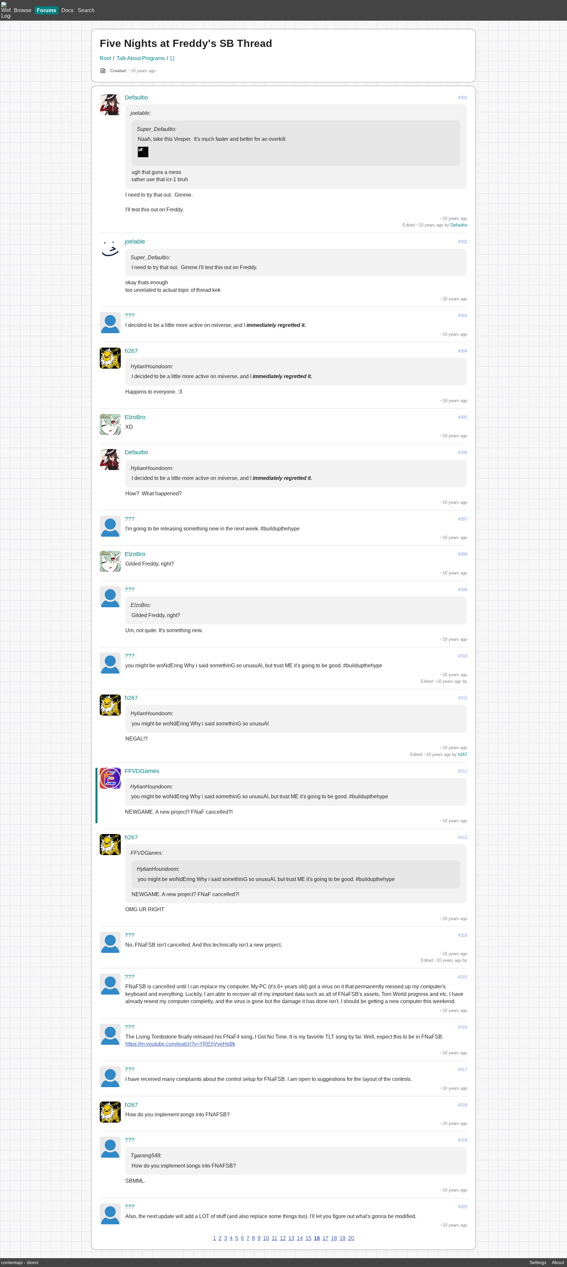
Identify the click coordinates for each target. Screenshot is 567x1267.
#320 (462, 1206)
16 (317, 1238)
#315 (462, 977)
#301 (462, 97)
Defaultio (136, 97)
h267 (131, 351)
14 (300, 1238)
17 (325, 1238)
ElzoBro (135, 417)
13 (291, 1238)
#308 (462, 554)
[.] (172, 58)
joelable (135, 241)
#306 (462, 452)
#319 (462, 1140)
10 (266, 1238)
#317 (462, 1069)
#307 (462, 519)
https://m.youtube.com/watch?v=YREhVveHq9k (180, 1044)
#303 (462, 315)
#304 (462, 351)
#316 (462, 1027)
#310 (462, 656)
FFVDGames (142, 771)
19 (343, 1238)
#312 (462, 771)
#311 (462, 698)
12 (283, 1238)
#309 (462, 589)
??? (130, 315)
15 (308, 1238)
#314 (462, 935)
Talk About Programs (140, 58)
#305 (462, 417)
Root (105, 58)
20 (351, 1238)
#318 (462, 1105)
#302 (462, 241)
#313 (462, 837)
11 (274, 1238)
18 (334, 1238)
